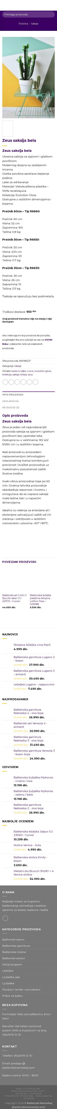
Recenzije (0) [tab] (10, 407)
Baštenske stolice (14, 952)
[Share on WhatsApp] (5, 382)
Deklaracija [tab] (10, 401)
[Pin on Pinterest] (29, 382)
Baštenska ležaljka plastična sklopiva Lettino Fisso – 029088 (40, 599)
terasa (23, 374)
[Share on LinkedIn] (35, 382)
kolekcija (6, 374)
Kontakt (28, 1098)
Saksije (34, 23)
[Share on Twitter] (17, 382)
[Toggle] (53, 946)
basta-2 (15, 371)
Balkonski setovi (13, 939)
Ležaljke (7, 970)
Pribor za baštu (12, 995)
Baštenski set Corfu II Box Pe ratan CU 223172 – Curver (14, 598)
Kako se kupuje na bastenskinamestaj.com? (28, 1089)
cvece (30, 371)
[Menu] (4, 5)
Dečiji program (12, 964)
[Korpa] (53, 5)
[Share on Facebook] (11, 382)
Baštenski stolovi (13, 958)
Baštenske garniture (16, 945)
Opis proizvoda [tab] (12, 394)
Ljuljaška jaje (11, 977)
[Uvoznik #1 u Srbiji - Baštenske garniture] (29, 5)
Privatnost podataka (19, 1096)
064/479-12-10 (11, 1034)
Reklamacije (44, 1096)
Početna (23, 23)
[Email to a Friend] (23, 382)
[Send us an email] (5, 918)
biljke (23, 371)
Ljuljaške (8, 983)
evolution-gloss (43, 371)
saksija (15, 374)
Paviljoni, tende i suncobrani (21, 989)
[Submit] (51, 14)
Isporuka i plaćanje (28, 1093)
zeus (30, 374)
